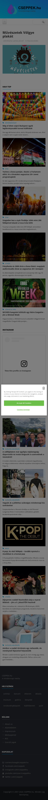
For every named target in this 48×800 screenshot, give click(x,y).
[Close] (43, 388)
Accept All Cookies (24, 403)
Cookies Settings (23, 410)
